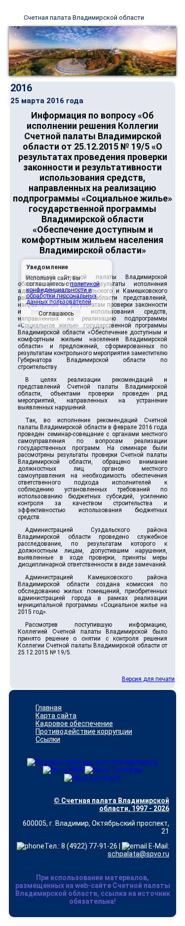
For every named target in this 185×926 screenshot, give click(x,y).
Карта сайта (56, 716)
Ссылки (48, 739)
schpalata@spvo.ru (138, 854)
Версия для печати (148, 679)
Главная (49, 708)
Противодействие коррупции (84, 731)
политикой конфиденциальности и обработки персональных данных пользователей (63, 293)
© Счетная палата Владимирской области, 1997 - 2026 (111, 804)
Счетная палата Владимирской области (84, 17)
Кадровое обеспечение (74, 723)
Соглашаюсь (56, 313)
